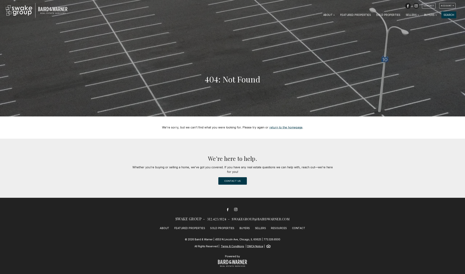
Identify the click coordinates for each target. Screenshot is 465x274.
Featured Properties (355, 14)
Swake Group (188, 218)
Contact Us (232, 180)
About (328, 14)
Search (449, 14)
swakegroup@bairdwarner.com (261, 219)
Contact (429, 5)
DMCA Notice (255, 246)
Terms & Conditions (232, 246)
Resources (279, 228)
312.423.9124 (217, 219)
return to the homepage (285, 127)
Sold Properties (388, 14)
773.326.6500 (272, 239)
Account (446, 5)
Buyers (429, 14)
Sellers (411, 14)
